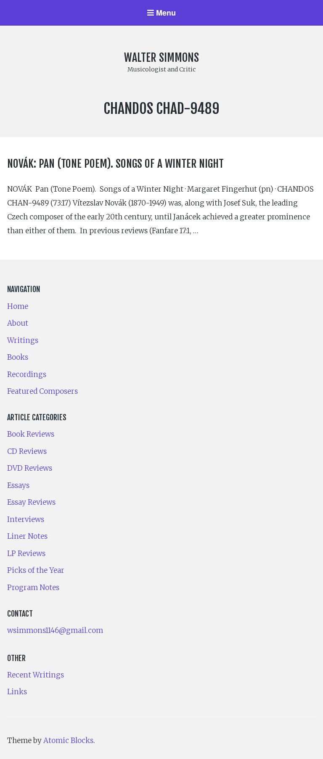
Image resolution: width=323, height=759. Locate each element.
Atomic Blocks (68, 740)
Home (17, 306)
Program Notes (33, 587)
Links (17, 691)
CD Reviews (27, 451)
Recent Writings (35, 675)
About (17, 323)
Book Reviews (30, 434)
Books (17, 357)
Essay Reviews (31, 502)
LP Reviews (26, 553)
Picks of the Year (35, 570)
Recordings (26, 374)
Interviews (25, 519)
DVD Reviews (29, 468)
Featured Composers (42, 391)
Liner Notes (27, 536)
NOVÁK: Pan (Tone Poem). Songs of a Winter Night (115, 163)
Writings (22, 340)
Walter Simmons (161, 57)
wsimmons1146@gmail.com (55, 630)
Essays (18, 485)
